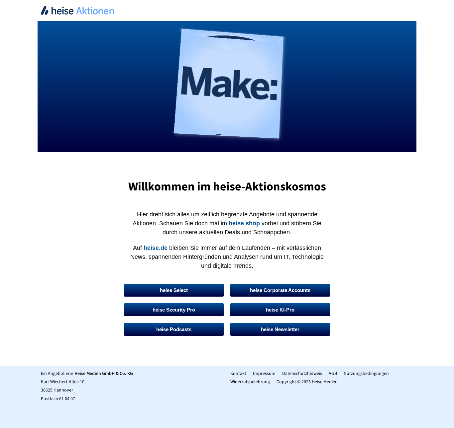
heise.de (156, 248)
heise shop (244, 223)
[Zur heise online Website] (227, 43)
